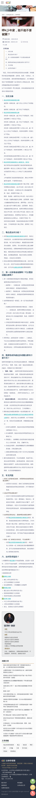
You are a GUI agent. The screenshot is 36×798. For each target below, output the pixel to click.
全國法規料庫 (18, 267)
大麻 (17, 748)
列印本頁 (25, 42)
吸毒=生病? (6, 691)
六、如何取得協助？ (11, 68)
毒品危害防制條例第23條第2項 (18, 517)
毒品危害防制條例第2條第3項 (16, 236)
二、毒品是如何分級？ (12, 54)
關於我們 (4, 782)
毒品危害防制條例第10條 (11, 100)
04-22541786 (9, 778)
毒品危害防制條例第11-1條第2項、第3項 (16, 162)
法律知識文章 (9, 14)
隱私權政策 (4, 794)
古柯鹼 (11, 748)
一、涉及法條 (9, 51)
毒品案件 (13, 560)
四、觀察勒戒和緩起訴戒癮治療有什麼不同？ (18, 62)
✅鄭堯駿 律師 (6, 588)
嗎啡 (31, 745)
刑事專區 (17, 14)
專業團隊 (20, 782)
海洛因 (25, 745)
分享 (5, 45)
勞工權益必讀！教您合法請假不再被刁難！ (15, 715)
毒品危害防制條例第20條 (11, 184)
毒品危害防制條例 (8, 745)
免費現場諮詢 (5, 788)
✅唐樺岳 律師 (6, 576)
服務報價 (4, 785)
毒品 (18, 745)
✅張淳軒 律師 (6, 598)
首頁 (3, 14)
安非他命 (24, 748)
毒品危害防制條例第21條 (17, 542)
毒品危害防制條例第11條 (11, 112)
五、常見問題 (9, 65)
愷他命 (5, 751)
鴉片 (4, 748)
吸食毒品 (13, 751)
